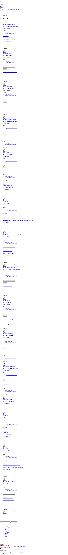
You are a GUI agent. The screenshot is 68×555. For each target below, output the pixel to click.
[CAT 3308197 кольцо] (35, 448)
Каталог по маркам (6, 525)
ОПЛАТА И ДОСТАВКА (7, 14)
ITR (5, 530)
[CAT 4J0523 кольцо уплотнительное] (35, 481)
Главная (4, 538)
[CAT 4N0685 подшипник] (35, 498)
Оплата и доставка (6, 540)
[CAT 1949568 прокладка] (35, 251)
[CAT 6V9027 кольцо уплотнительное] (35, 267)
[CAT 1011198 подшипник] (35, 415)
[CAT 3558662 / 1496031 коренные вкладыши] (35, 465)
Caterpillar (6, 526)
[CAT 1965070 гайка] (35, 168)
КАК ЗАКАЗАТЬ (6, 13)
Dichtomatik (7, 532)
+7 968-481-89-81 (3, 0)
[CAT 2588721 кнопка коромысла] (35, 366)
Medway (6, 533)
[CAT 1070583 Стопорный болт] (35, 70)
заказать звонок (16, 0)
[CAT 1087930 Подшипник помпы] (35, 119)
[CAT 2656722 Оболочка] (35, 399)
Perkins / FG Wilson (8, 527)
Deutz (6, 531)
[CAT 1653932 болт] (35, 432)
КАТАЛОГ (5, 12)
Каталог (4, 524)
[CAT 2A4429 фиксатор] (35, 185)
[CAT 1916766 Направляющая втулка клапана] (35, 349)
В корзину (4, 52)
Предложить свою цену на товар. (11, 33)
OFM (6, 534)
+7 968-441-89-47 (10, 0)
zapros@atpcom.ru (22, 0)
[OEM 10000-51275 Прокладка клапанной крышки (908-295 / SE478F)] (35, 218)
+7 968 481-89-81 (3, 9)
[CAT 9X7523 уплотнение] (35, 333)
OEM (6, 536)
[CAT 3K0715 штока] (35, 284)
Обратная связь (22, 546)
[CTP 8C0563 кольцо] (35, 102)
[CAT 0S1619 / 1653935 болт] (35, 37)
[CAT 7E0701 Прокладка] (35, 382)
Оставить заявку (5, 36)
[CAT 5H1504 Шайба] (35, 53)
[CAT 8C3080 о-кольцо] (35, 152)
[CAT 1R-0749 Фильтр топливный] (35, 24)
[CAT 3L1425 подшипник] (35, 135)
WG (5, 535)
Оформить (2, 7)
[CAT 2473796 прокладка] (35, 86)
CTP (5, 529)
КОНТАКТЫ (5, 15)
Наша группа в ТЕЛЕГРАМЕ (5, 547)
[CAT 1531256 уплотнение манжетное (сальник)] (35, 234)
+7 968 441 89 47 (10, 9)
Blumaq (6, 528)
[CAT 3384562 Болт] (35, 300)
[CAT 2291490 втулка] (35, 201)
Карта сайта (5, 542)
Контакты (4, 541)
